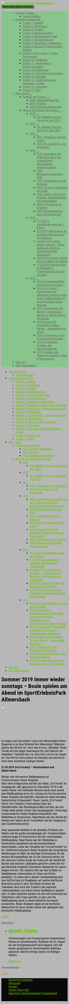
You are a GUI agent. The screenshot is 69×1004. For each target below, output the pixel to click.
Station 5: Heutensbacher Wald (40, 36)
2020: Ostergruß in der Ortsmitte (48, 539)
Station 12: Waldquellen (36, 70)
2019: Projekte (38, 103)
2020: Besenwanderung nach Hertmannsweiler (49, 212)
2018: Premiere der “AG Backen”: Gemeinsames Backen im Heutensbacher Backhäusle (51, 313)
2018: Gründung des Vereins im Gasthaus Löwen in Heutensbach (52, 355)
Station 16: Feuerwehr (35, 87)
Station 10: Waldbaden (35, 60)
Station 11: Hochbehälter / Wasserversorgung (37, 65)
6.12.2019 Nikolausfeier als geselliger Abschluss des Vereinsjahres (52, 235)
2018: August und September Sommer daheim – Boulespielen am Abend (51, 327)
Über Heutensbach (26, 365)
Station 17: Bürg (32, 90)
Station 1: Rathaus (33, 23)
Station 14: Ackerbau (34, 76)
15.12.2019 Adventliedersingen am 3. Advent (51, 224)
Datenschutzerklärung (20, 980)
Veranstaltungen (32, 16)
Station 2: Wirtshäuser (35, 26)
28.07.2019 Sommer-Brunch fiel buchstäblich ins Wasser (52, 259)
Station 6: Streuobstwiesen (38, 40)
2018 (32, 278)
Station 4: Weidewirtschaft (38, 33)
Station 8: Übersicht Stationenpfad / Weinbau (41, 405)
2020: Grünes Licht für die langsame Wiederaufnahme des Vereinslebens (51, 198)
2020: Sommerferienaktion (44, 100)
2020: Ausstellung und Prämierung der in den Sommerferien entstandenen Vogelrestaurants (49, 160)
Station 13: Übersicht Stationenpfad (43, 73)
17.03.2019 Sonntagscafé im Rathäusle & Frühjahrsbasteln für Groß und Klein (51, 270)
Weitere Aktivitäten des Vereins (40, 110)
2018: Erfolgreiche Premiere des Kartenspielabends (47, 345)
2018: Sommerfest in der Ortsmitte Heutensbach (51, 337)
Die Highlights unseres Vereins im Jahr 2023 (49, 118)
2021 (32, 134)
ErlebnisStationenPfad (28, 19)
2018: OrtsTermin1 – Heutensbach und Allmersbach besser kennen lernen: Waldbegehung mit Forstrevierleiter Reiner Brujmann (52, 297)
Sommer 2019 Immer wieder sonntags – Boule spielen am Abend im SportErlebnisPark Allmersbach (50, 248)
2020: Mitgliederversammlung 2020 (49, 174)
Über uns (20, 362)
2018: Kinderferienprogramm (45, 107)
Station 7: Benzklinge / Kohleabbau (42, 43)
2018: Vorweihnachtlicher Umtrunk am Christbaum (51, 283)
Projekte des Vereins (34, 97)
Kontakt (12, 986)
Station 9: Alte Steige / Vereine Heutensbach (41, 408)
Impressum (14, 983)
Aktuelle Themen (25, 13)
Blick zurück (22, 93)
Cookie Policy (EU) (18, 990)
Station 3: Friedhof (33, 29)
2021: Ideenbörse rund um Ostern (48, 486)
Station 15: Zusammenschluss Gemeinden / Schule (39, 81)
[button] (5, 916)
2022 (32, 123)
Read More (14, 961)
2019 (32, 217)
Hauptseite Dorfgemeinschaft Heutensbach (32, 993)
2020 (32, 150)
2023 (32, 113)
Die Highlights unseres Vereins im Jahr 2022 (49, 128)
